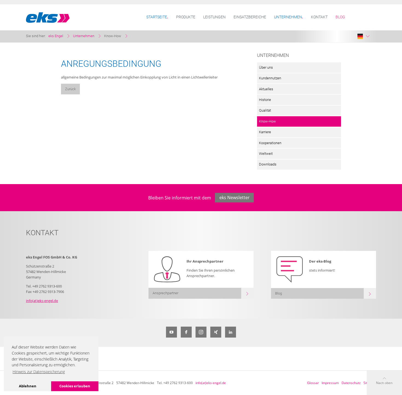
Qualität (265, 110)
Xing (215, 332)
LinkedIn (230, 332)
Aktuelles (266, 89)
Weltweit (266, 154)
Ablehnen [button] (27, 386)
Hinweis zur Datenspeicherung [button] (39, 371)
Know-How (267, 121)
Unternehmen (288, 17)
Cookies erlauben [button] (74, 386)
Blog (340, 17)
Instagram (201, 332)
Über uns (266, 67)
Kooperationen (270, 143)
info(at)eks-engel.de (42, 300)
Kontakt (319, 17)
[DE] (363, 36)
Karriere (265, 132)
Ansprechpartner (165, 293)
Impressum (330, 383)
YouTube (171, 332)
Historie (265, 100)
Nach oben (384, 383)
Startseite (156, 17)
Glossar (313, 383)
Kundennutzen (270, 78)
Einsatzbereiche (250, 17)
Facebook (186, 332)
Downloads (267, 164)
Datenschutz (351, 383)
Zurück (70, 89)
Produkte (185, 17)
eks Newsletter (234, 197)
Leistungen (214, 17)
